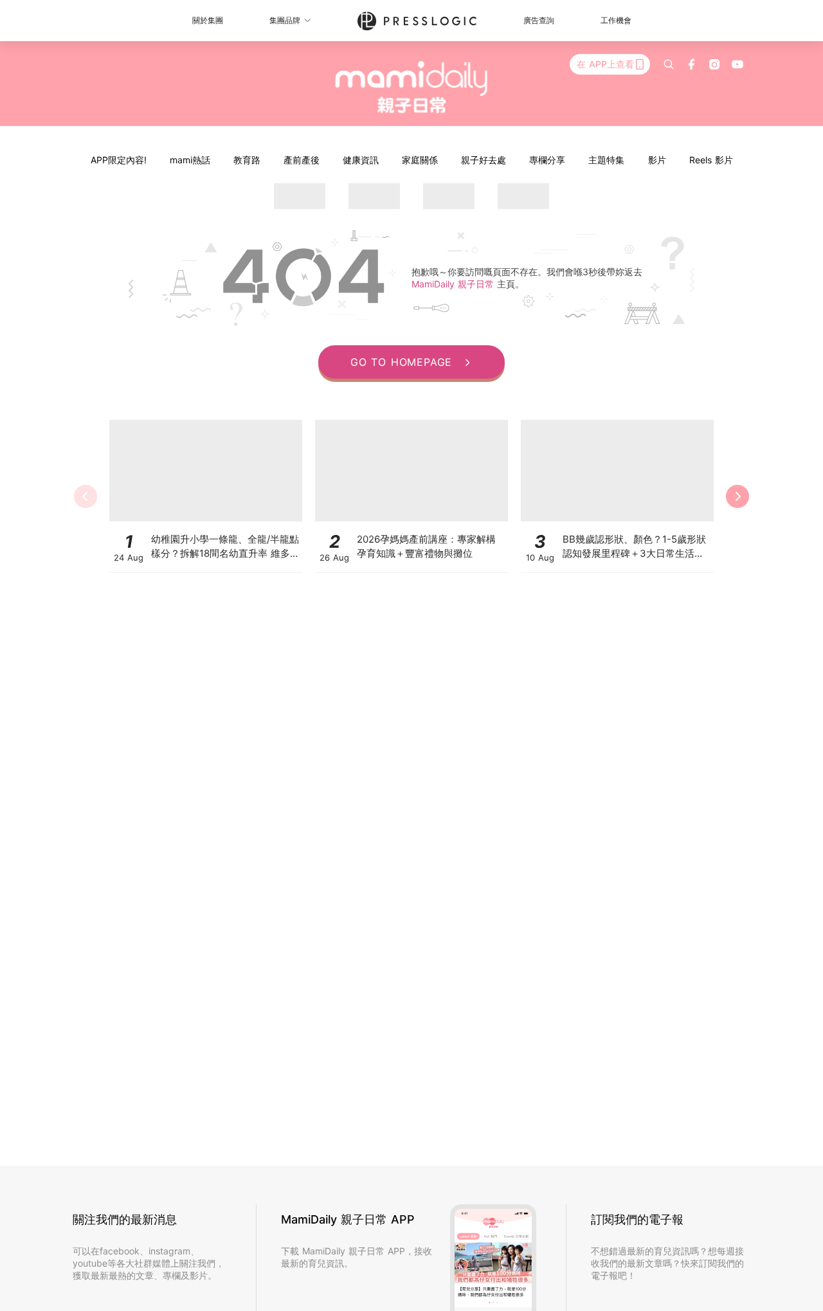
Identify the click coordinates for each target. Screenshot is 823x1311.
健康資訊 (361, 159)
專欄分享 (547, 159)
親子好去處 (483, 159)
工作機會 (616, 20)
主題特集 (606, 159)
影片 (657, 159)
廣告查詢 (538, 20)
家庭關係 (420, 159)
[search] (668, 64)
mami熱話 (190, 159)
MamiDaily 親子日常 (454, 283)
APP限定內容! (119, 159)
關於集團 (207, 20)
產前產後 (302, 159)
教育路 (246, 159)
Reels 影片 (711, 159)
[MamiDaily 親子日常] (412, 86)
